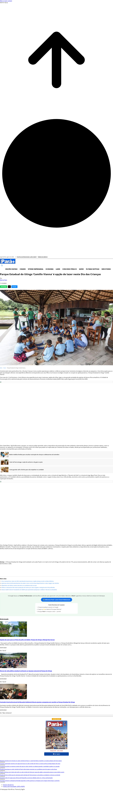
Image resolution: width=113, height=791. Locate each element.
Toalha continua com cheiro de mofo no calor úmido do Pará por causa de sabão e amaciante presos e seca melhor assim (32, 772)
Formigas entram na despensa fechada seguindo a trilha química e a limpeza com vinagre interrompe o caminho (29, 780)
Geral (4, 368)
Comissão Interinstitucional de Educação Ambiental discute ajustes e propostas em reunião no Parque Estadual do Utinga (37, 702)
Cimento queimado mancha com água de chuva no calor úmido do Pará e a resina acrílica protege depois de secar (30, 763)
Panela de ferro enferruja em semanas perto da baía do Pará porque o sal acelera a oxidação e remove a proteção (30, 775)
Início (1, 368)
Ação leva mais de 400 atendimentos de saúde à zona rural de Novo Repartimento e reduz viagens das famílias (30, 583)
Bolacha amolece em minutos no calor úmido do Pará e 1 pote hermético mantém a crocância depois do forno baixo (31, 760)
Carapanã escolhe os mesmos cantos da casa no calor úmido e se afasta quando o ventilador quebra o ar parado (29, 766)
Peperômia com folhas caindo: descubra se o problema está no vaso (19, 585)
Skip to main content (6, 1)
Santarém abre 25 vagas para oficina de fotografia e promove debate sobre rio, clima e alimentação (26, 778)
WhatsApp (3, 286)
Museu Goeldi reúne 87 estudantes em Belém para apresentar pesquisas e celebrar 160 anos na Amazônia (29, 589)
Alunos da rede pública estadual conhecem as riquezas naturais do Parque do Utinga (26, 671)
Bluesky (14, 286)
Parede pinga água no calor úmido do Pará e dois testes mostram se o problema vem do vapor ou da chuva (28, 769)
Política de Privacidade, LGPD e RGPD (14, 786)
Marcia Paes (3, 280)
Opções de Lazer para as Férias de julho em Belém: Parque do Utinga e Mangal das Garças (27, 640)
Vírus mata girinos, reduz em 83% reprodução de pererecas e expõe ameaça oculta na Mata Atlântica (28, 581)
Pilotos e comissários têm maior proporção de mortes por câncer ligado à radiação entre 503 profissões (28, 587)
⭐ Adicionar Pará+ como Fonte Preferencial (56, 600)
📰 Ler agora (56, 754)
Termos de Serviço (8, 785)
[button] (2, 265)
